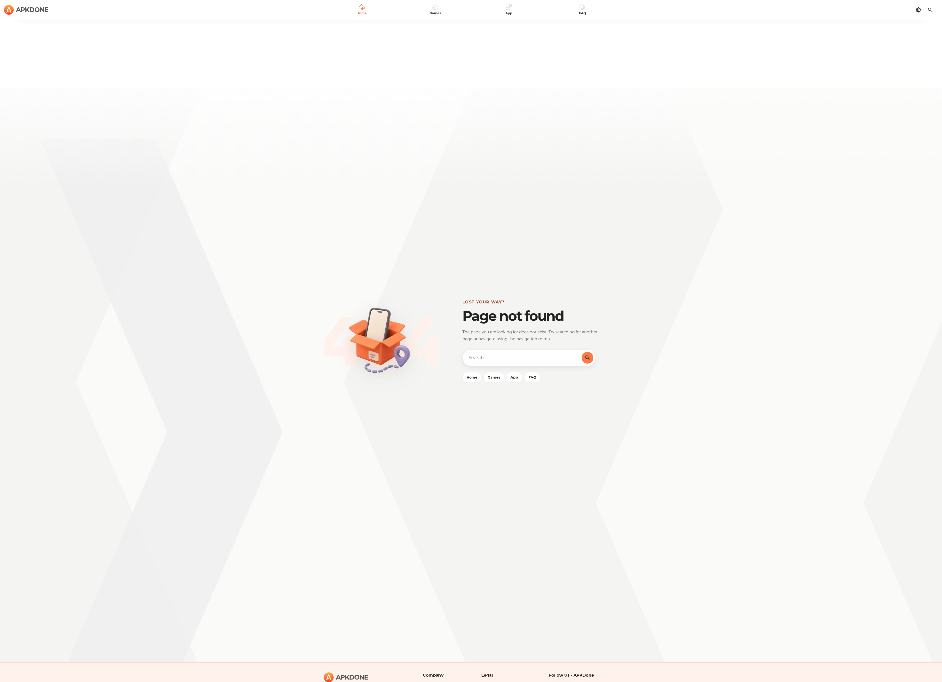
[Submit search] (587, 358)
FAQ (532, 377)
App (514, 377)
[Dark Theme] (918, 10)
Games (494, 377)
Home (472, 377)
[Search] (930, 10)
